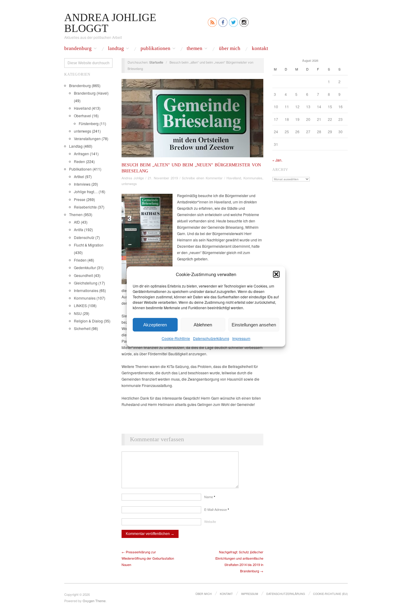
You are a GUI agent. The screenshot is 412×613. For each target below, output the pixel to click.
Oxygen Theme (94, 600)
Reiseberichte (85, 206)
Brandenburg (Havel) (91, 93)
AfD (77, 222)
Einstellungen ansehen (254, 324)
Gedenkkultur (85, 267)
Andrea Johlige (133, 177)
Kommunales (85, 297)
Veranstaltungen (87, 138)
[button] (276, 274)
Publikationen (155, 48)
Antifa (78, 229)
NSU (78, 313)
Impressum (241, 338)
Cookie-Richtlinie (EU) (330, 594)
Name (209, 496)
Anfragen (81, 153)
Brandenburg (78, 48)
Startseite (156, 62)
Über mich (229, 48)
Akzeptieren (155, 324)
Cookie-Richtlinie (176, 338)
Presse (79, 199)
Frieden (80, 259)
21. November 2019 (163, 177)
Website (210, 521)
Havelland (82, 108)
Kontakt (260, 48)
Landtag (116, 48)
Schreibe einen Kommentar (202, 177)
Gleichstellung (85, 282)
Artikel (79, 176)
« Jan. (277, 159)
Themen (194, 48)
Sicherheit (82, 328)
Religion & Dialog (88, 320)
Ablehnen (203, 324)
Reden (79, 161)
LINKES (80, 305)
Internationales (86, 290)
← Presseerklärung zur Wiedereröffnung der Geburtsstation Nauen (148, 558)
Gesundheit (83, 275)
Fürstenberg (89, 123)
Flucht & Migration (88, 244)
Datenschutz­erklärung (211, 338)
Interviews (82, 184)
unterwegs (82, 131)
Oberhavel (82, 115)
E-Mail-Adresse (216, 509)
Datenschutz (84, 237)
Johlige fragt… (86, 191)
